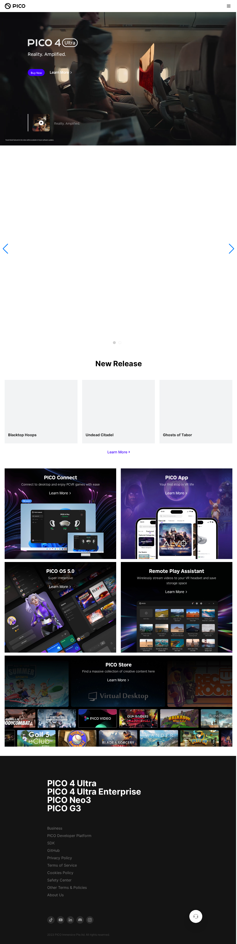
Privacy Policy (59, 858)
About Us (55, 895)
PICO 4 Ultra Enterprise (94, 791)
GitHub (53, 850)
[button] (5, 249)
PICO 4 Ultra (72, 783)
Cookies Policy (60, 872)
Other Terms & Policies (67, 887)
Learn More (59, 72)
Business (54, 828)
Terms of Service (62, 865)
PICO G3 (64, 808)
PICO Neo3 (69, 800)
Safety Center (59, 880)
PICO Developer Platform (69, 835)
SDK (51, 843)
